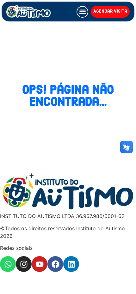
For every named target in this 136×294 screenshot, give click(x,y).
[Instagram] (24, 264)
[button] (82, 12)
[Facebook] (55, 264)
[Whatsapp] (8, 264)
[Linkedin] (71, 264)
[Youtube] (39, 264)
